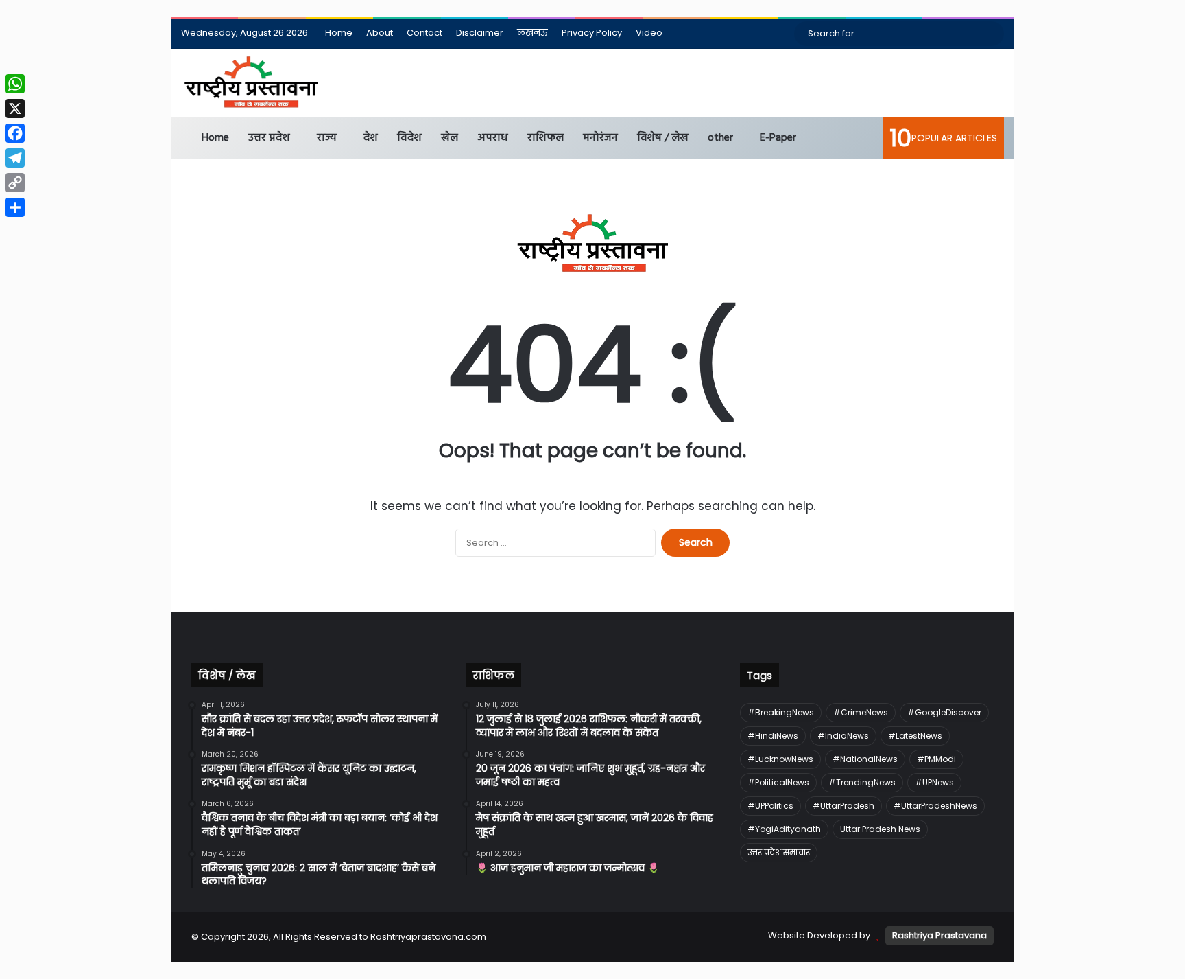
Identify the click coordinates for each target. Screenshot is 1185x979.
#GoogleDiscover (944, 712)
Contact (424, 32)
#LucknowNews (780, 759)
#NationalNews (865, 759)
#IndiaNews (843, 735)
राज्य (327, 138)
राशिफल (545, 138)
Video (649, 32)
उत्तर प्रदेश (269, 138)
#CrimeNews (860, 712)
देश (370, 138)
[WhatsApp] (15, 83)
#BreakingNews (780, 712)
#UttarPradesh (843, 805)
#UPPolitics (770, 805)
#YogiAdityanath (784, 829)
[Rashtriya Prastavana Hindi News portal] (251, 83)
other (720, 138)
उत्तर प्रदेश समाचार (778, 852)
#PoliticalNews (778, 782)
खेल (449, 138)
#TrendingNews (862, 782)
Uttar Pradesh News (880, 829)
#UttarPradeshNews (935, 805)
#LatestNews (915, 735)
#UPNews (934, 782)
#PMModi (936, 759)
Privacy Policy (592, 32)
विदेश (409, 138)
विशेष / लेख (663, 138)
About (379, 32)
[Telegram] (15, 158)
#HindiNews (772, 735)
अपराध (492, 138)
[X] (15, 108)
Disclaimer (479, 32)
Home (338, 32)
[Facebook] (15, 133)
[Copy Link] (15, 182)
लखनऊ (532, 32)
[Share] (15, 207)
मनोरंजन (600, 138)
